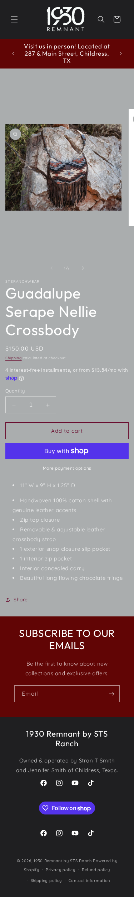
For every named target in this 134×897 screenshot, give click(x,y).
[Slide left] (51, 268)
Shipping (13, 358)
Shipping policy (46, 880)
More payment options (67, 468)
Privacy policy (60, 869)
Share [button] (21, 599)
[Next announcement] (121, 53)
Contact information (89, 880)
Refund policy (96, 869)
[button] (14, 19)
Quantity (15, 391)
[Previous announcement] (13, 53)
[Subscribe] (111, 693)
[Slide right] (83, 268)
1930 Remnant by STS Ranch (63, 860)
